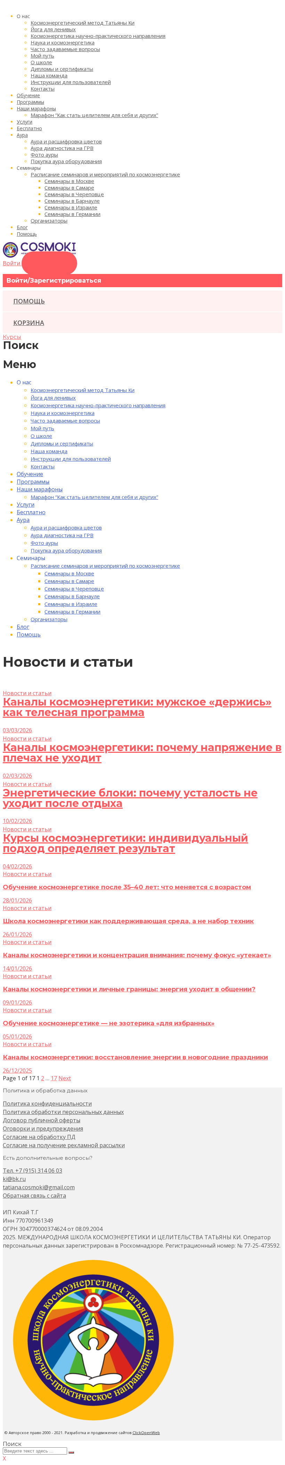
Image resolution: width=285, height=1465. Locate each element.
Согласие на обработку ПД (39, 1137)
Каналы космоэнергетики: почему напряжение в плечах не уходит (142, 752)
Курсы (12, 337)
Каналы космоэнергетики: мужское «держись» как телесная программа (137, 707)
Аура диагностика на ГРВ (62, 147)
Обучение (28, 95)
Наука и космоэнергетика (63, 42)
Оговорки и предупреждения (43, 1128)
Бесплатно (29, 128)
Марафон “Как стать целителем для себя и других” (94, 114)
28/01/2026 (17, 900)
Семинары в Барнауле (72, 200)
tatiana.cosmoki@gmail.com (39, 1187)
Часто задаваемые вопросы (65, 48)
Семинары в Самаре (69, 187)
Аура (22, 135)
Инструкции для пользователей (71, 81)
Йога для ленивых (53, 29)
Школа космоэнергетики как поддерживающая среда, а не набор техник (128, 921)
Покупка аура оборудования (66, 161)
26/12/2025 (17, 1070)
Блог (22, 227)
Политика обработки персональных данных (63, 1112)
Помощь (27, 234)
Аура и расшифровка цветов (66, 141)
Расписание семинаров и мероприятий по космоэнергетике (105, 174)
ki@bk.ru (14, 1179)
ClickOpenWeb (146, 1432)
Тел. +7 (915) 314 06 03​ (32, 1170)
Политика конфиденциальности (47, 1103)
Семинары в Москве (69, 180)
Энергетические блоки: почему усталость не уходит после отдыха (130, 798)
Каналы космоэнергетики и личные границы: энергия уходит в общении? (129, 989)
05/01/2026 (17, 1036)
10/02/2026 (17, 821)
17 (54, 1078)
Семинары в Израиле (70, 207)
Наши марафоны (36, 108)
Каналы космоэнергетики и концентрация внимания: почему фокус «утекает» (137, 955)
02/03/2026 (17, 776)
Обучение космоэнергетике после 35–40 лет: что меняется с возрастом (127, 887)
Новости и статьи (27, 693)
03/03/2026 (17, 730)
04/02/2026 (17, 866)
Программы (30, 102)
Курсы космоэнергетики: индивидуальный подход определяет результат (125, 843)
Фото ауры (44, 154)
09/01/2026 (17, 1002)
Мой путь (42, 55)
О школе (41, 62)
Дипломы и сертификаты (62, 68)
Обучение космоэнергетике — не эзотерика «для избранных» (108, 1023)
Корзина (28, 322)
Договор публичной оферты (41, 1120)
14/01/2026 (17, 968)
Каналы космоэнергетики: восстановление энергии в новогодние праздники (135, 1057)
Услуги (24, 121)
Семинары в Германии (72, 213)
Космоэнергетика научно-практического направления (98, 35)
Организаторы (49, 220)
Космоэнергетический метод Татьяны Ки (83, 22)
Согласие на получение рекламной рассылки (64, 1145)
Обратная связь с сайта (34, 1195)
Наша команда (49, 75)
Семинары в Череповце (74, 194)
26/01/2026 (17, 934)
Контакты (43, 88)
